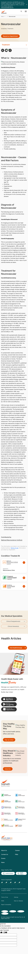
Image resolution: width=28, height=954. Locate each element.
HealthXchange (9, 873)
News (3, 862)
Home (2, 16)
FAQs (16, 854)
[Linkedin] (11, 883)
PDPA (2, 901)
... (6, 16)
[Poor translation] (5, 932)
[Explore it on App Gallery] (9, 709)
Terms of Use (4, 897)
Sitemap (16, 897)
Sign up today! (9, 740)
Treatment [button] (6, 45)
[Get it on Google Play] (9, 704)
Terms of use (14, 548)
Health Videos (21, 873)
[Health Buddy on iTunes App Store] (9, 699)
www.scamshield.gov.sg (7, 7)
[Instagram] (15, 883)
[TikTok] (7, 883)
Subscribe (8, 769)
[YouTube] (20, 883)
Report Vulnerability (6, 904)
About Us (4, 850)
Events (3, 858)
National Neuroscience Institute (11, 540)
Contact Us (4, 854)
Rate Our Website (18, 901)
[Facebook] (2, 883)
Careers (17, 850)
